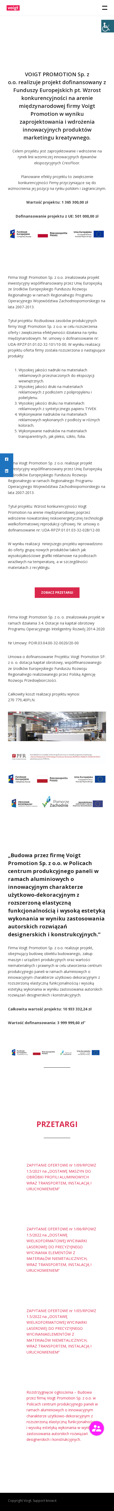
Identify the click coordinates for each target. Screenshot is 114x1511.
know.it (51, 1500)
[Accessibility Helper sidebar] (107, 26)
